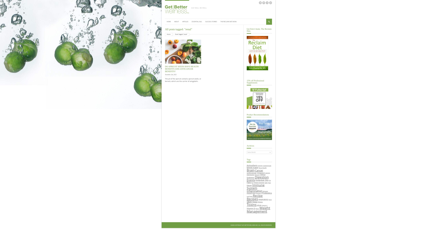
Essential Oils (197, 22)
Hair (269, 183)
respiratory (263, 199)
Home (169, 22)
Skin (249, 201)
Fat (270, 180)
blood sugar (252, 167)
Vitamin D (251, 208)
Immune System (255, 186)
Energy (251, 180)
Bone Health (263, 168)
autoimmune (267, 166)
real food (249, 196)
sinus (270, 199)
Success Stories (211, 22)
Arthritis (260, 166)
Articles (185, 22)
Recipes (252, 199)
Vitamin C (264, 205)
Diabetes (250, 177)
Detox (262, 174)
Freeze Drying (259, 183)
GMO (266, 183)
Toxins (252, 204)
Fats (249, 182)
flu (252, 183)
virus (259, 205)
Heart (249, 185)
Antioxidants (252, 165)
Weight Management (258, 210)
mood (249, 193)
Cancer (259, 170)
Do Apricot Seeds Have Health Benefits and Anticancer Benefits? (182, 69)
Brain (251, 170)
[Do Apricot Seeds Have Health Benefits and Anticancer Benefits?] (183, 64)
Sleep (255, 201)
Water (257, 209)
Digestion (262, 177)
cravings (267, 173)
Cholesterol (261, 173)
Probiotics (267, 193)
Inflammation (254, 190)
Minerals (265, 191)
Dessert (257, 175)
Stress (260, 202)
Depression (250, 175)
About (176, 22)
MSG (253, 193)
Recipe (258, 195)
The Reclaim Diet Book (228, 22)
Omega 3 (259, 193)
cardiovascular (252, 173)
